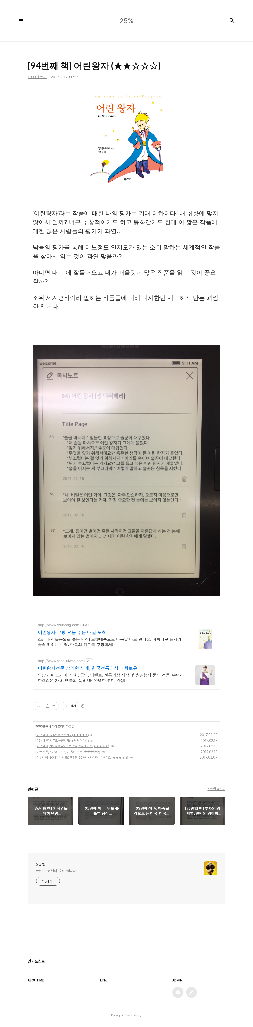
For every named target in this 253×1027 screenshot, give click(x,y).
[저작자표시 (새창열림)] (82, 706)
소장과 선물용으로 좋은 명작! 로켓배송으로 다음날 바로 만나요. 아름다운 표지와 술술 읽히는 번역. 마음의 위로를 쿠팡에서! (109, 642)
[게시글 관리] (53, 706)
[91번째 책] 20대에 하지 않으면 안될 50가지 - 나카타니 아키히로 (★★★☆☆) (81, 757)
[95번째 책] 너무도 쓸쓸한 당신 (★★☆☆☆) (62, 740)
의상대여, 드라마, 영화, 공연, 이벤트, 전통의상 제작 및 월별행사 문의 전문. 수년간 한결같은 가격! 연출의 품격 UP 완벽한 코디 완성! (111, 677)
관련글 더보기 (217, 789)
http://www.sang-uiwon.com (61, 661)
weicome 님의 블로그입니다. (56, 871)
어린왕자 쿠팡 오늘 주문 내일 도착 (72, 632)
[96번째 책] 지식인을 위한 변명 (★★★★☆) (62, 735)
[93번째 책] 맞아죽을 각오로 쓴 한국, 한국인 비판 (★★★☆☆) (72, 746)
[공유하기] (47, 706)
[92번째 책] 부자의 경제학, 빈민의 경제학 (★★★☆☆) (67, 752)
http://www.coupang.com (58, 625)
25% (40, 864)
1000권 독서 (43, 726)
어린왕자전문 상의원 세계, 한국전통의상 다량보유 (87, 668)
